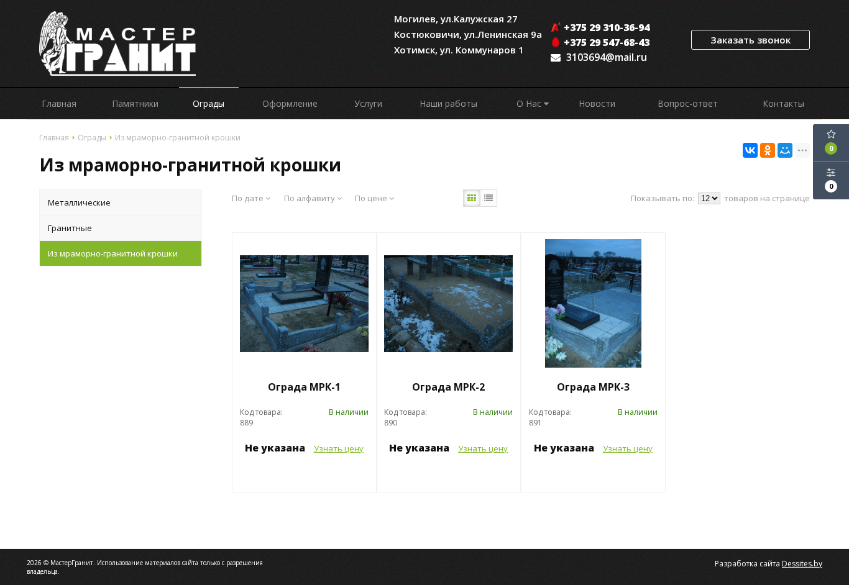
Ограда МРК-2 (448, 387)
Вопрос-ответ (688, 103)
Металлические (79, 202)
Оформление (290, 103)
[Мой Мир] (785, 150)
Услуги (368, 103)
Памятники (135, 103)
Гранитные (70, 228)
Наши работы (448, 103)
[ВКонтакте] (750, 150)
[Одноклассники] (767, 150)
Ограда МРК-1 (304, 387)
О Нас (530, 103)
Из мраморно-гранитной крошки (113, 253)
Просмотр (304, 476)
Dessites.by (802, 563)
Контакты (783, 103)
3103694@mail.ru (606, 57)
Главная (59, 103)
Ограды (208, 103)
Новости (597, 103)
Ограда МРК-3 (593, 387)
